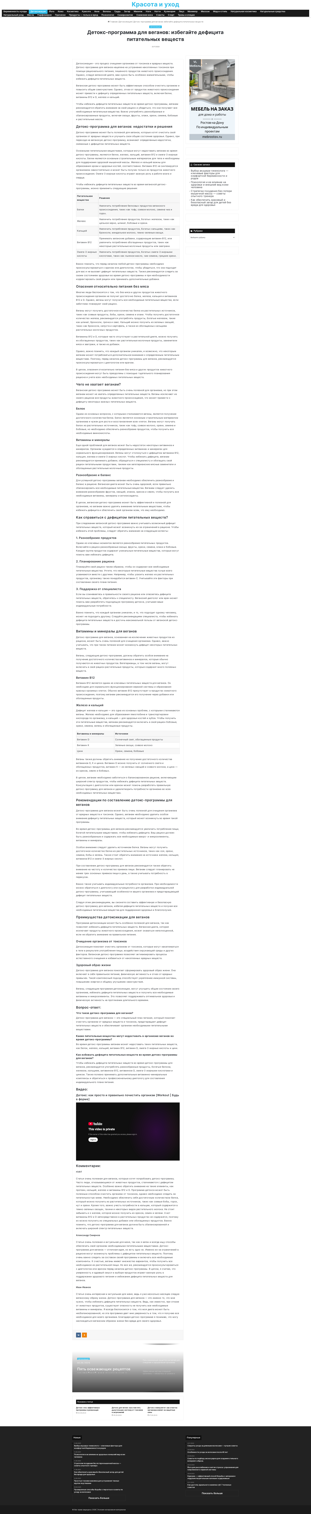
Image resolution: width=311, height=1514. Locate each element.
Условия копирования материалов (112, 1510)
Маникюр (193, 11)
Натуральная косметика (244, 11)
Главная (113, 22)
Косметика (73, 11)
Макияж (138, 11)
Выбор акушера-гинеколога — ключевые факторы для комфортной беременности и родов (209, 174)
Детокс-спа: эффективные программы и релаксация (88, 1409)
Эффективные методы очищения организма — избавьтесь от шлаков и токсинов (99, 1368)
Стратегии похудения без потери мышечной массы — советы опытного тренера (211, 194)
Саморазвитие (125, 15)
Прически (60, 15)
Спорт (171, 15)
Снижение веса (144, 15)
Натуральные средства (272, 11)
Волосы (107, 11)
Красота (86, 11)
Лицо (181, 11)
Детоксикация (38, 11)
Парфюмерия (44, 15)
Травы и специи (186, 15)
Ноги (148, 11)
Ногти (157, 11)
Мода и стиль (220, 11)
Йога (51, 11)
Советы (160, 15)
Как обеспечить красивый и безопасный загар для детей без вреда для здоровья (211, 202)
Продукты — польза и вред (83, 15)
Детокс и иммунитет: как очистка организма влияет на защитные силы (162, 1410)
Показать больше (98, 1498)
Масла (30, 15)
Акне (96, 11)
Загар (127, 11)
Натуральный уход (14, 15)
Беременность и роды (15, 11)
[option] (128, 1368)
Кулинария (169, 11)
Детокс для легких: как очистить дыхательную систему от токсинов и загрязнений (127, 1410)
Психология (107, 15)
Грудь (117, 11)
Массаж (205, 11)
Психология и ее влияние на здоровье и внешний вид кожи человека (209, 185)
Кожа (61, 11)
